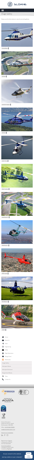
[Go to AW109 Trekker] (17, 91)
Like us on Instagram (7, 435)
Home (6, 337)
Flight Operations (9, 353)
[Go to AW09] (17, 316)
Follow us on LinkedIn (2, 435)
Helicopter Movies (6, 366)
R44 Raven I (5, 245)
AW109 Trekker (6, 104)
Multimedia (8, 359)
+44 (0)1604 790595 (9, 427)
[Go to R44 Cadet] (17, 260)
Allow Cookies (28, 456)
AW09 (3, 330)
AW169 (4, 76)
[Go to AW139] (17, 119)
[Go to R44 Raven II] (17, 203)
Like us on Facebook (5, 435)
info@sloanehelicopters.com (8, 429)
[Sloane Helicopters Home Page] (17, 4)
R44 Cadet (4, 273)
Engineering (8, 346)
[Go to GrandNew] (17, 35)
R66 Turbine (5, 189)
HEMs (6, 350)
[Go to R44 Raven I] (17, 232)
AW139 (4, 133)
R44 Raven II (5, 217)
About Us (7, 340)
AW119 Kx (4, 161)
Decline (28, 453)
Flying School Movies (7, 373)
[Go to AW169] (17, 63)
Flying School (8, 356)
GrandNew (5, 48)
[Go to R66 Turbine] (17, 175)
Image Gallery (5, 363)
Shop (6, 376)
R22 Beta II (4, 301)
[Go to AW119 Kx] (17, 147)
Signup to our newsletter (7, 432)
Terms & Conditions (6, 446)
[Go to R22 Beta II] (17, 288)
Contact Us (7, 379)
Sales (6, 343)
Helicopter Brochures (7, 369)
